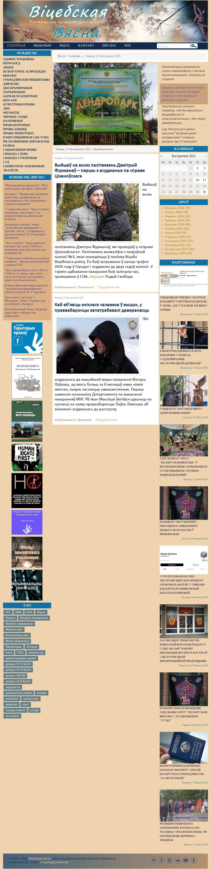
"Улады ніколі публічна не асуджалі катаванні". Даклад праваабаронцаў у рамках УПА (27, 261)
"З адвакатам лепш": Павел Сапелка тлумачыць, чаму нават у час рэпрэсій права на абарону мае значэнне (27, 214)
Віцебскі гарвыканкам (19, 623)
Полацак (32, 646)
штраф (34, 710)
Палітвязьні (86, 287)
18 (163, 186)
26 (170, 192)
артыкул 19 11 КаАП (18, 664)
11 (163, 180)
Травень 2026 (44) (177, 220)
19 (170, 186)
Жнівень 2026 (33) (178, 208)
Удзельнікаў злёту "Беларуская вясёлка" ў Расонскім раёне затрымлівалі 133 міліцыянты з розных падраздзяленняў (183, 466)
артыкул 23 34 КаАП (18, 669)
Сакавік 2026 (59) (177, 228)
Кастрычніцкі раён (17, 635)
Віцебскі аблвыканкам (34, 617)
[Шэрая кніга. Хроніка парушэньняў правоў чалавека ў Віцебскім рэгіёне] (27, 377)
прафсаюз (12, 704)
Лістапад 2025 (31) (178, 245)
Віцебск (10, 617)
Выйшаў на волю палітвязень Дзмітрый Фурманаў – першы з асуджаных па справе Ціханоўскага (100, 171)
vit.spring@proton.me (54, 862)
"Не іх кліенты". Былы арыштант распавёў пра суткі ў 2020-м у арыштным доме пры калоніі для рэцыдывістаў (25, 247)
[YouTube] (185, 860)
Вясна (75, 31)
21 (183, 186)
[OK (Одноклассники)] (193, 860)
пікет (25, 704)
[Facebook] (161, 860)
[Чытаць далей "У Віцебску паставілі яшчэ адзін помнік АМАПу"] (184, 390)
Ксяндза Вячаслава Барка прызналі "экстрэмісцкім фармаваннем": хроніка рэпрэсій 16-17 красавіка (26, 289)
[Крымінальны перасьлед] (27, 585)
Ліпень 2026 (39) (176, 212)
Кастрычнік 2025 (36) (179, 249)
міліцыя (41, 692)
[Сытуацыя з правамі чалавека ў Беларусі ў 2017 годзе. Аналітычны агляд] (27, 522)
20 (176, 186)
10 (204, 174)
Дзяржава (85, 420)
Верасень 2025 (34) (178, 253)
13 (176, 180)
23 (197, 186)
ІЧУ (8, 612)
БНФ (18, 612)
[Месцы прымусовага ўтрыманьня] (27, 552)
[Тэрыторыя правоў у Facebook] (27, 337)
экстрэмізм (12, 715)
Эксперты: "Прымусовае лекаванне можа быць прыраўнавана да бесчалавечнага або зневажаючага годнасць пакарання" (26, 198)
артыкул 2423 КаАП (18, 681)
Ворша (41, 612)
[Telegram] (153, 860)
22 (190, 186)
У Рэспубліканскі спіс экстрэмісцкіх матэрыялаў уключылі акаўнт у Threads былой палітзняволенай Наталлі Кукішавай (182, 584)
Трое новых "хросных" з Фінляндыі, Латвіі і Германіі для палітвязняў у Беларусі (25, 301)
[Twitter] (169, 860)
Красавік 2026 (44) (178, 224)
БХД (29, 612)
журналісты (13, 687)
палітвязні (12, 698)
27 (176, 192)
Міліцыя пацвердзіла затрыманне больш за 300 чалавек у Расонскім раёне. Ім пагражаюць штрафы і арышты (183, 832)
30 (197, 192)
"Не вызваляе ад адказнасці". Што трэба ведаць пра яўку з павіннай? (26, 187)
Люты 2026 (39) (175, 232)
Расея (9, 652)
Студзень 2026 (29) (178, 237)
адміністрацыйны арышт (21, 658)
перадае (97, 277)
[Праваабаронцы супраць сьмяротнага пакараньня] (27, 490)
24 (204, 186)
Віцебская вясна (39, 858)
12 (170, 180)
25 (163, 192)
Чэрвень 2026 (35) (177, 216)
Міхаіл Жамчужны (17, 641)
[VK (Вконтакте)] (177, 860)
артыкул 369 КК (15, 675)
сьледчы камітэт (15, 710)
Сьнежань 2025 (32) (179, 241)
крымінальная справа (19, 692)
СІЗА (20, 652)
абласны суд (35, 652)
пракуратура (31, 698)
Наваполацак (14, 646)
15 (190, 180)
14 (183, 180)
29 (190, 192)
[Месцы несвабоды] (27, 421)
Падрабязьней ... (110, 287)
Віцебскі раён (14, 629)
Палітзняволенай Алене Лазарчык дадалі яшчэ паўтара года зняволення (26, 312)
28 (183, 192)
